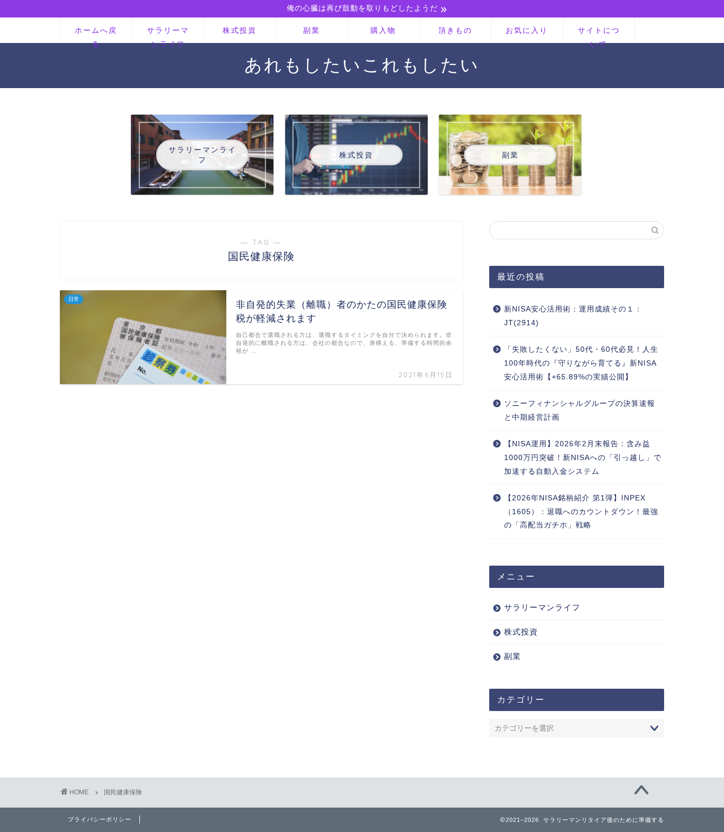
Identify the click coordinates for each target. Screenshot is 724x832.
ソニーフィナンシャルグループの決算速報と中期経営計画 (579, 410)
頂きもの (455, 30)
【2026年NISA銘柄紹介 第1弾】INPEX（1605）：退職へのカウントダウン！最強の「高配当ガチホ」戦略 (581, 511)
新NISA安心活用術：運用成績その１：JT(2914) (573, 316)
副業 (311, 30)
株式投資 (240, 30)
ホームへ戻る (96, 34)
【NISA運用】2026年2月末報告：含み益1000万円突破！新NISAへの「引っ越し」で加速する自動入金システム (582, 457)
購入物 (383, 30)
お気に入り (527, 30)
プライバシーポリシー (99, 819)
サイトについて (599, 34)
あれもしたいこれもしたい (362, 64)
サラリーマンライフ (168, 34)
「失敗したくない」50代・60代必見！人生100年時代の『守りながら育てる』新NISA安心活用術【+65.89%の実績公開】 (581, 362)
